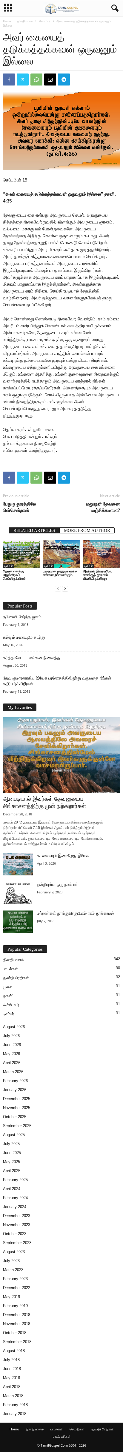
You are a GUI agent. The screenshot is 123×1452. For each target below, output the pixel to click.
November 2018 (16, 1324)
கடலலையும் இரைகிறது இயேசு (63, 856)
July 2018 (11, 1360)
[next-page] (65, 588)
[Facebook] (9, 80)
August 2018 (14, 1350)
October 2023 (14, 1234)
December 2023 (16, 1216)
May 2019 (11, 1296)
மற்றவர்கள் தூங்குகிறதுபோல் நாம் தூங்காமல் (75, 913)
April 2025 (11, 1170)
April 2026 (11, 1062)
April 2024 (11, 1188)
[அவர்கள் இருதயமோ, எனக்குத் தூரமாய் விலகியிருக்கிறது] (101, 554)
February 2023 (15, 1278)
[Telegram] (64, 80)
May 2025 (11, 1162)
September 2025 (17, 1126)
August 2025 (14, 1134)
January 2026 (14, 1090)
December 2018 (16, 1314)
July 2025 (11, 1144)
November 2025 (16, 1108)
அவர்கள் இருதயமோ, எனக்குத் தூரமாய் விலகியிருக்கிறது (97, 574)
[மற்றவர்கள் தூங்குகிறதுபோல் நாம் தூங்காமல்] (18, 921)
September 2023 (17, 1242)
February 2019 (15, 1306)
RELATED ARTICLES (34, 530)
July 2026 (11, 1036)
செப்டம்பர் (45, 21)
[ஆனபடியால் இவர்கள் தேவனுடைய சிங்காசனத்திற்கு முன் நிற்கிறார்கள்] (61, 755)
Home (7, 21)
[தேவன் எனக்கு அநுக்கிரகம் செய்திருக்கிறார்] (21, 554)
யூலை (7, 987)
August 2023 (14, 1252)
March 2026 (13, 1072)
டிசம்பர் (8, 566)
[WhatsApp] (36, 80)
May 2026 (11, 1054)
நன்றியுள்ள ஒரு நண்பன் (57, 884)
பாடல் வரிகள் (61, 1436)
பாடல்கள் (10, 969)
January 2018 (14, 1414)
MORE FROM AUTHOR (87, 530)
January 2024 (14, 1206)
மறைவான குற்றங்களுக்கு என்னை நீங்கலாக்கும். (60, 573)
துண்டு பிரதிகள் (16, 978)
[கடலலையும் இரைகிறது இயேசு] (18, 864)
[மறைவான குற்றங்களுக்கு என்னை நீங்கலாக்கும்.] (61, 554)
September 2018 (17, 1342)
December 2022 (16, 1288)
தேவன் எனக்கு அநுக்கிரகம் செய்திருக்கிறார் (14, 574)
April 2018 (11, 1386)
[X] (23, 80)
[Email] (50, 80)
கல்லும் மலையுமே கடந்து (24, 637)
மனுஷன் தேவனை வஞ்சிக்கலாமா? (103, 507)
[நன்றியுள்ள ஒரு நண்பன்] (18, 893)
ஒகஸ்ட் (8, 996)
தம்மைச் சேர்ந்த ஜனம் (22, 617)
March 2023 (13, 1270)
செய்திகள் (77, 1429)
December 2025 (16, 1098)
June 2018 (12, 1368)
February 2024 (15, 1198)
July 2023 (11, 1260)
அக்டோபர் (11, 1005)
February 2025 (15, 1180)
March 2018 (13, 1396)
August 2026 (14, 1026)
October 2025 (14, 1116)
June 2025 (12, 1152)
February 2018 (15, 1404)
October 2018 (14, 1332)
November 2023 (16, 1224)
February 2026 (15, 1080)
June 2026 (12, 1044)
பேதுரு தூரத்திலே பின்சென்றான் (19, 507)
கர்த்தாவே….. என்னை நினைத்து (32, 658)
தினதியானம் (25, 21)
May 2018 (11, 1378)
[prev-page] (58, 588)
